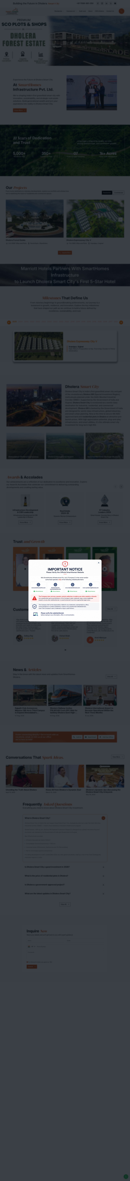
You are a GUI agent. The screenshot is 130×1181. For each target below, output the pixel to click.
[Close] (98, 562)
